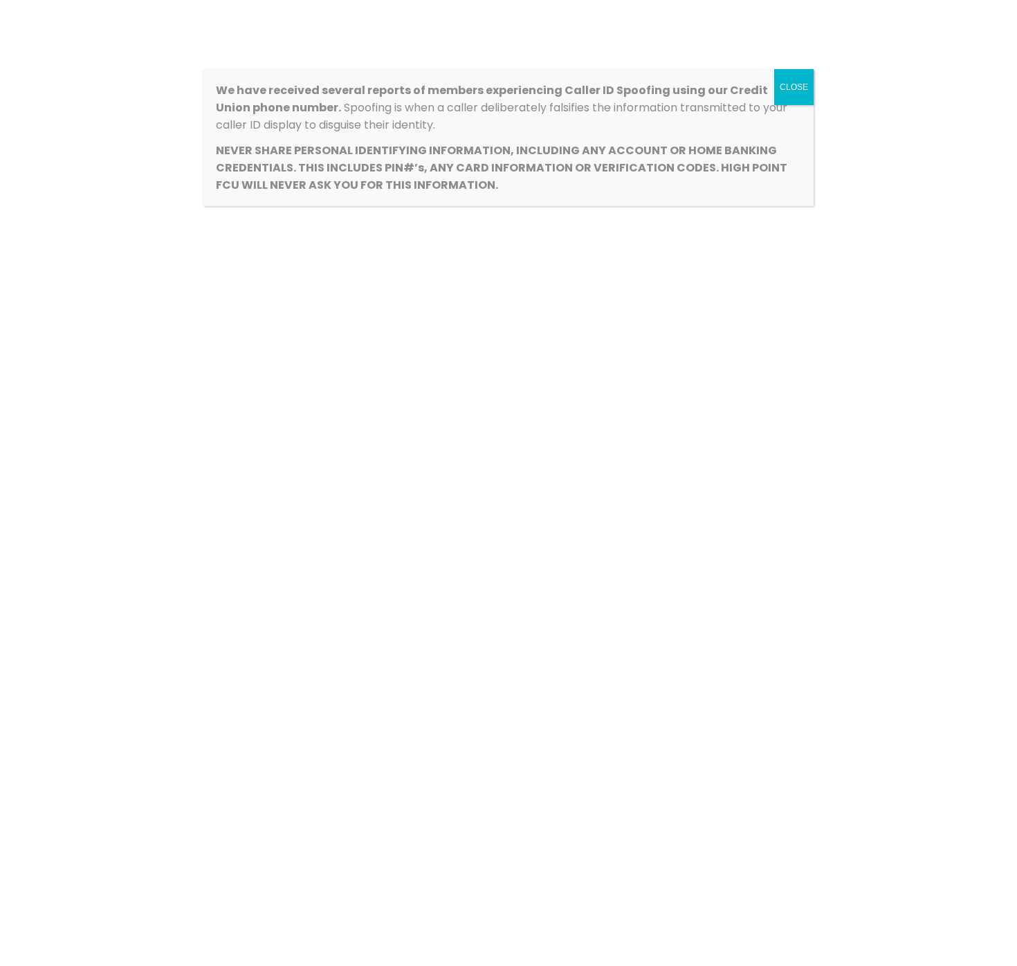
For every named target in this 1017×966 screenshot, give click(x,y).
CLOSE (794, 87)
